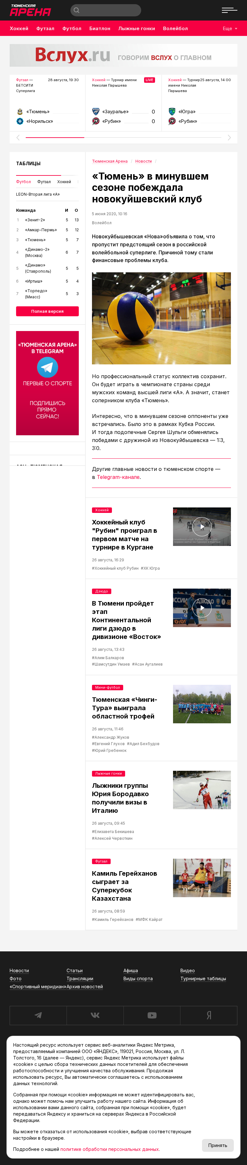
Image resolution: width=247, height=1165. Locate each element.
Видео (187, 970)
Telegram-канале (118, 477)
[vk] (95, 1015)
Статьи (75, 970)
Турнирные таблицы (203, 978)
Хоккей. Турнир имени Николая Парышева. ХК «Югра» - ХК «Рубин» (199, 113)
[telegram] (38, 1015)
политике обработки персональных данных (109, 1149)
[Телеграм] (47, 383)
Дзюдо (101, 591)
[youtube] (152, 1015)
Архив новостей (85, 986)
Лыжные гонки (136, 28)
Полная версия (47, 311)
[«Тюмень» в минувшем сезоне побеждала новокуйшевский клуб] (161, 318)
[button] (18, 138)
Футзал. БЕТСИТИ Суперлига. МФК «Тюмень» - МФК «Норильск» (47, 113)
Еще (227, 28)
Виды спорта (138, 978)
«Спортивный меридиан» (38, 986)
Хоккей (19, 28)
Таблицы (28, 163)
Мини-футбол (107, 687)
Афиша (131, 970)
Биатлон (99, 28)
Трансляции (80, 978)
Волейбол (175, 28)
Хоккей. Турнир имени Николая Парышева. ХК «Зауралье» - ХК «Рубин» (123, 113)
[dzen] (208, 1015)
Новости (19, 970)
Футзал (45, 28)
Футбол (71, 28)
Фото (16, 978)
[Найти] (76, 10)
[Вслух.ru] (123, 55)
